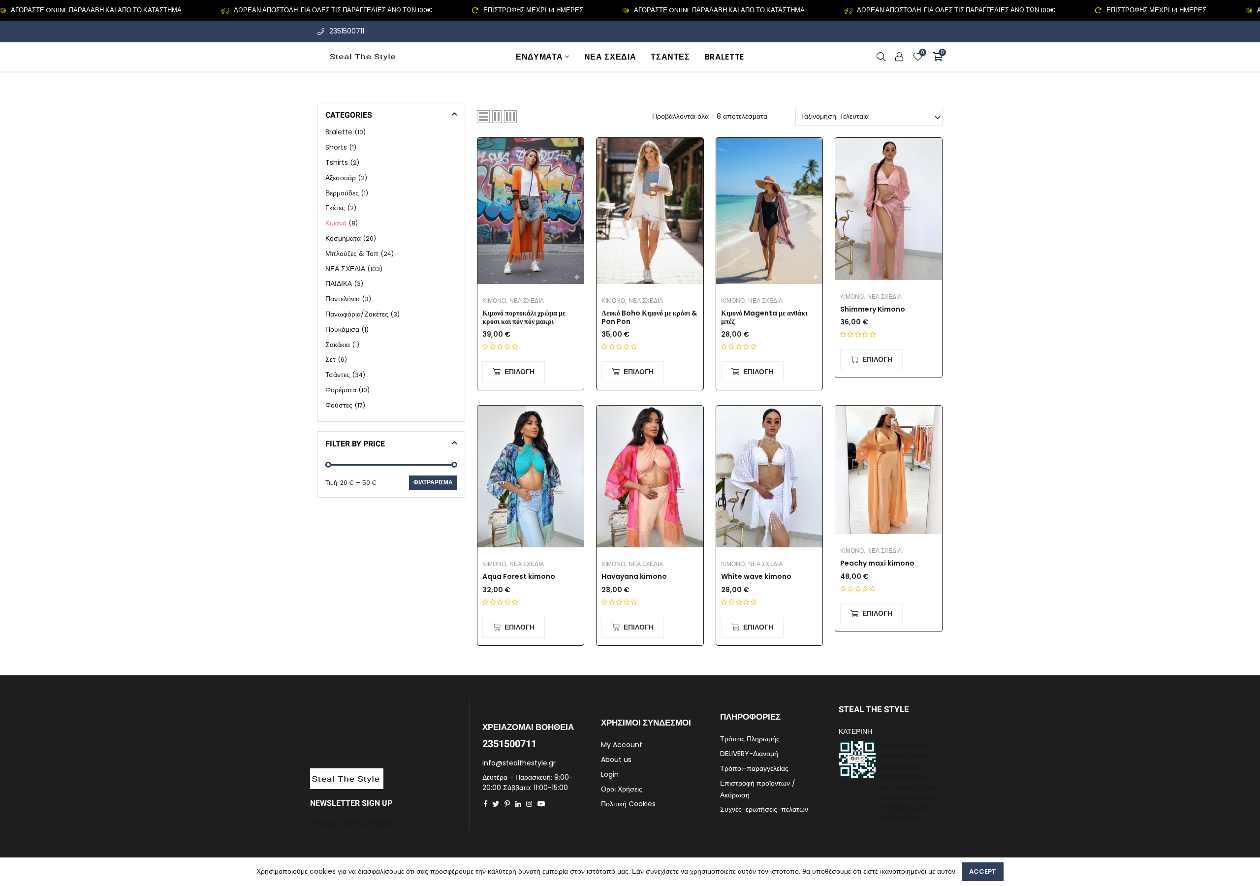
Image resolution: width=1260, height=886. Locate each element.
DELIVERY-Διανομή (749, 754)
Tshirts (336, 162)
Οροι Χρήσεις (621, 789)
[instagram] (529, 803)
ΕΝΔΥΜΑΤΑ (539, 57)
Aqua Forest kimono (518, 576)
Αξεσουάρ (340, 178)
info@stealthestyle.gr (519, 763)
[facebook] (485, 803)
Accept (982, 871)
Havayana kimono (634, 576)
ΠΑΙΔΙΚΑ (338, 283)
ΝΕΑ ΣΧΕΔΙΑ (610, 57)
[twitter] (495, 803)
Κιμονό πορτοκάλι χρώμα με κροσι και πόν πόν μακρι (524, 317)
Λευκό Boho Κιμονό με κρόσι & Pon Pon (649, 317)
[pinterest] (507, 803)
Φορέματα (340, 390)
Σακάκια (337, 344)
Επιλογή (519, 372)
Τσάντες (670, 57)
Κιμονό (494, 300)
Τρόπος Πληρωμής (750, 739)
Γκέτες (335, 208)
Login (610, 774)
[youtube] (541, 803)
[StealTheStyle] (363, 56)
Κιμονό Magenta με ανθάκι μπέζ (764, 317)
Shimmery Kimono (872, 309)
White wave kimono (756, 576)
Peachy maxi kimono (877, 563)
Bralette (724, 57)
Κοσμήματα (343, 238)
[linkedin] (518, 803)
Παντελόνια (342, 299)
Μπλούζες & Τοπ (351, 253)
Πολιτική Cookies (628, 804)
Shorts (336, 147)
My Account (621, 745)
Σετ (330, 359)
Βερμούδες (342, 192)
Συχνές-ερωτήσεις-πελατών (764, 809)
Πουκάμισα (342, 329)
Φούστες (338, 405)
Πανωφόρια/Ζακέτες (356, 314)
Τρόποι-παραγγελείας (754, 768)
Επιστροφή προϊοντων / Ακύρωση (757, 789)
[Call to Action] (899, 56)
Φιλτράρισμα (433, 482)
